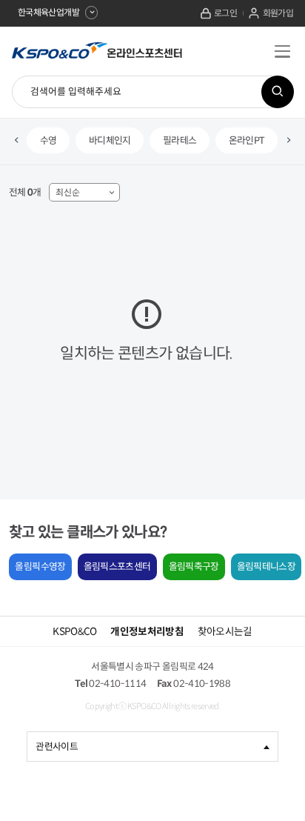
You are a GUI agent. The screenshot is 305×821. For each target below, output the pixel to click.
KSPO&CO (75, 631)
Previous (16, 140)
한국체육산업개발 (48, 12)
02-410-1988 (201, 684)
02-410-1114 (117, 684)
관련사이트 (57, 747)
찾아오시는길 (225, 631)
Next (289, 140)
